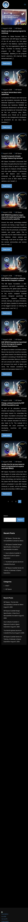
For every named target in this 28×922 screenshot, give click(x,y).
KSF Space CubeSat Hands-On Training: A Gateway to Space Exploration (14, 570)
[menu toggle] (25, 4)
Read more (6, 63)
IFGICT (7, 586)
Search (6, 516)
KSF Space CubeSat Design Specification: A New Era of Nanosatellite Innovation (13, 547)
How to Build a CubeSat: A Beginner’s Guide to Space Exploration (12, 555)
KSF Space (18, 28)
